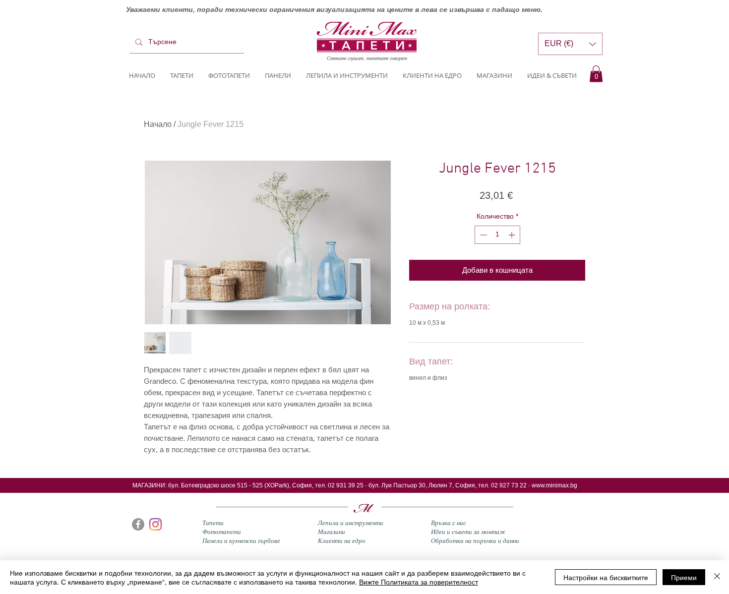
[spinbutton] (497, 234)
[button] (596, 73)
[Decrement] (482, 234)
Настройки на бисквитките (605, 577)
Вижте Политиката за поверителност (418, 582)
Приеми (684, 577)
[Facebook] (138, 524)
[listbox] (570, 44)
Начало (158, 124)
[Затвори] (717, 577)
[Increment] (512, 234)
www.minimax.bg (554, 485)
